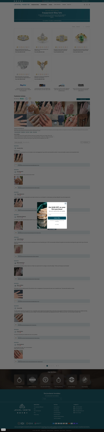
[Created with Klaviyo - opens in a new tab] (52, 229)
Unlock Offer (57, 218)
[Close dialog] (65, 203)
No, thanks (57, 224)
